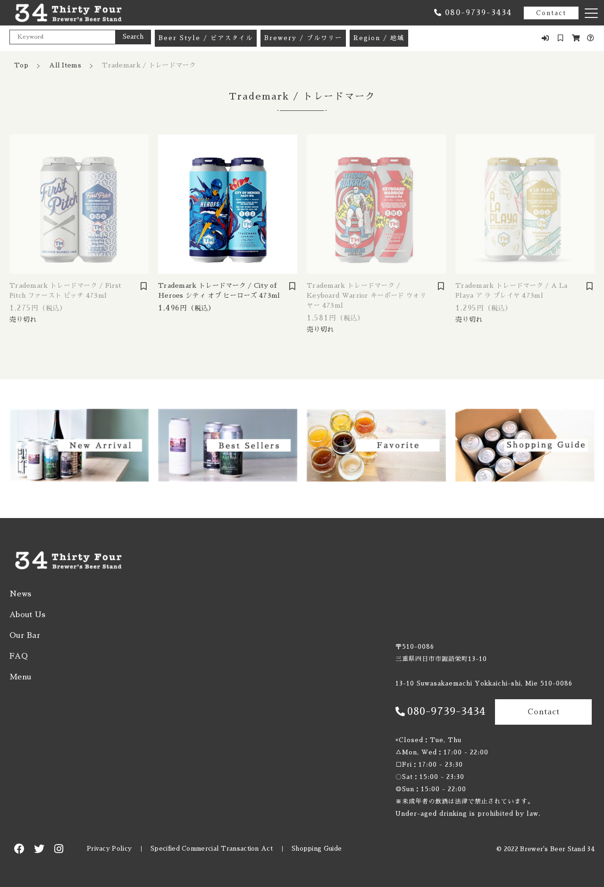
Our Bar (25, 635)
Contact (551, 13)
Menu (20, 677)
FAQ (18, 656)
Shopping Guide (317, 848)
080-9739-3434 (478, 13)
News (20, 594)
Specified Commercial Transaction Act (212, 848)
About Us (27, 615)
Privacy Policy (109, 848)
